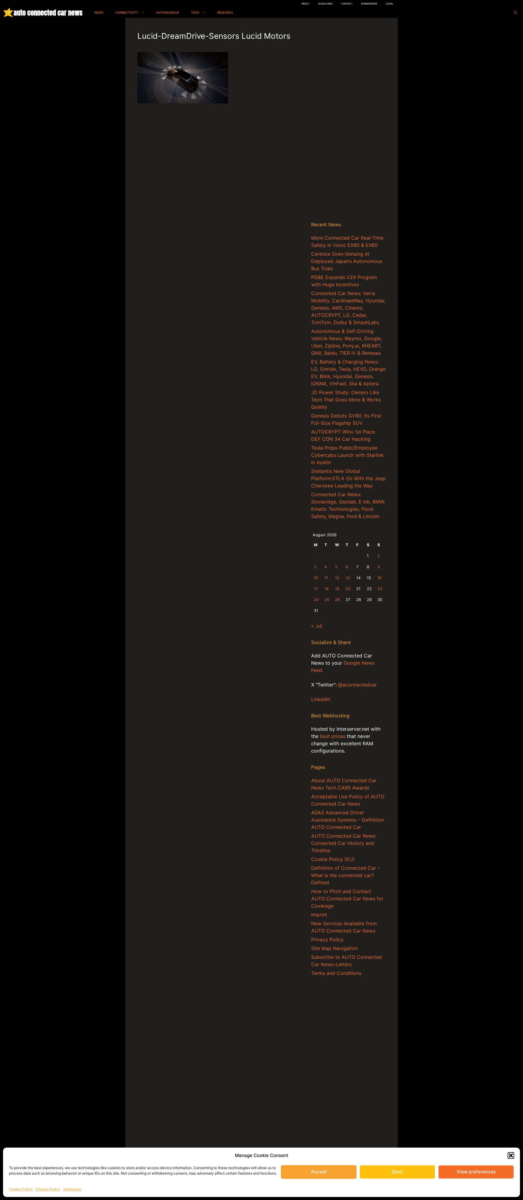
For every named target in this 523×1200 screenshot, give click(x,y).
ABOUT (305, 3)
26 (337, 599)
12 (337, 578)
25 (326, 599)
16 (379, 578)
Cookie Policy (21, 1189)
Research (225, 12)
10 (316, 578)
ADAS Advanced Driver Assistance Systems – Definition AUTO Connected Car (347, 819)
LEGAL (389, 3)
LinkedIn (320, 699)
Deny (397, 1172)
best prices (332, 736)
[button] (511, 1155)
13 (348, 578)
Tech (195, 12)
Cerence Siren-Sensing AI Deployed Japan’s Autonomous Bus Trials (346, 261)
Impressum (72, 1189)
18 (326, 589)
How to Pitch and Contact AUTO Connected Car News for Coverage (347, 898)
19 (337, 589)
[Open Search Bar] (515, 12)
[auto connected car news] (8, 12)
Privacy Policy (48, 1189)
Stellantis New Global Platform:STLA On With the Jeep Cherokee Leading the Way (348, 478)
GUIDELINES (325, 3)
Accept (319, 1172)
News (98, 12)
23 (379, 589)
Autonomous (167, 12)
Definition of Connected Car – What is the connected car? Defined (345, 875)
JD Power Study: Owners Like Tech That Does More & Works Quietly (346, 399)
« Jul (316, 626)
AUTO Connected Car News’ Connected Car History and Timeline (343, 843)
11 (326, 578)
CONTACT (347, 3)
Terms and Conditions (336, 973)
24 (316, 599)
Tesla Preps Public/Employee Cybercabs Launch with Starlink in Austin (347, 455)
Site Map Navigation (334, 948)
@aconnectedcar (357, 685)
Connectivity (126, 12)
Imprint (319, 915)
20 (348, 589)
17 (316, 589)
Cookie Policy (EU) (333, 859)
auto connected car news (48, 13)
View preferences (476, 1172)
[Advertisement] (348, 121)
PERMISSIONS (369, 3)
